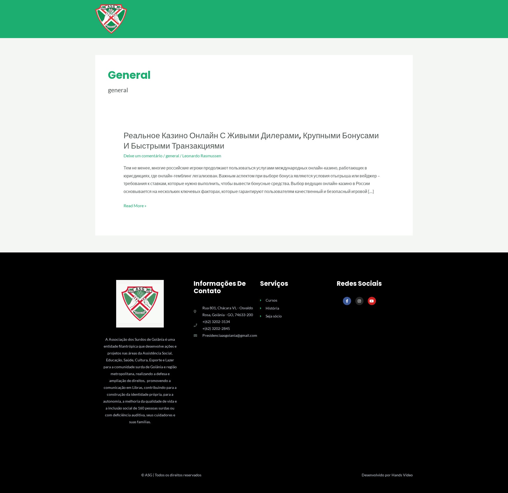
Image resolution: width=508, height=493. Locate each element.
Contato (345, 18)
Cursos (265, 18)
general (172, 155)
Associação (235, 18)
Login (367, 18)
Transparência (317, 18)
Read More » (135, 206)
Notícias (288, 18)
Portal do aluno (394, 18)
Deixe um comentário (143, 155)
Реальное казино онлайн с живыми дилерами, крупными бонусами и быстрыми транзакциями (251, 140)
